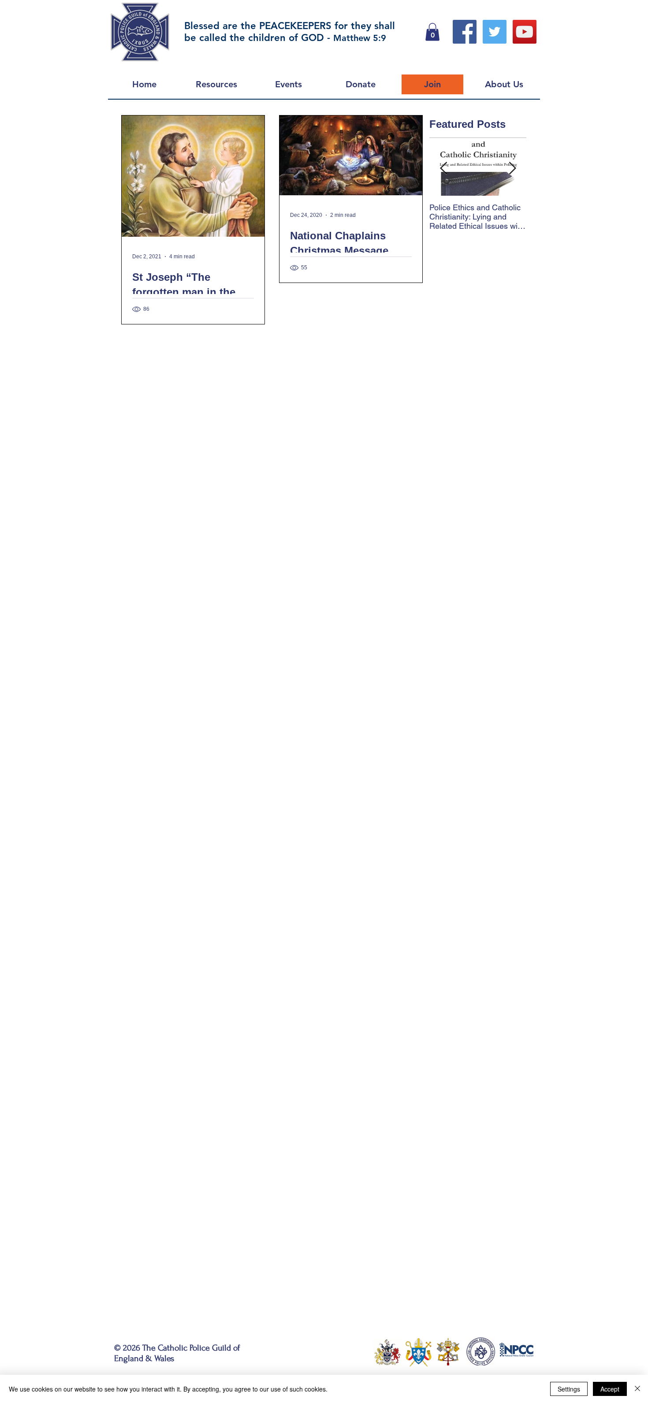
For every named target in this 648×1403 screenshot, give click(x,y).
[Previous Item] (443, 168)
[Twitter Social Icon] (494, 32)
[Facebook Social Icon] (465, 32)
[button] (432, 32)
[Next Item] (512, 168)
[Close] (637, 1389)
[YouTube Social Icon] (524, 32)
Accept (609, 1388)
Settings (569, 1388)
